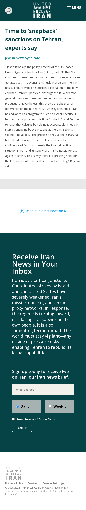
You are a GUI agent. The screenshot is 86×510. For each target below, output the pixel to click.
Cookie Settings (53, 483)
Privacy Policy (14, 483)
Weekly (59, 406)
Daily (24, 406)
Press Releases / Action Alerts (35, 419)
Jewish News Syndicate (22, 58)
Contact (33, 483)
